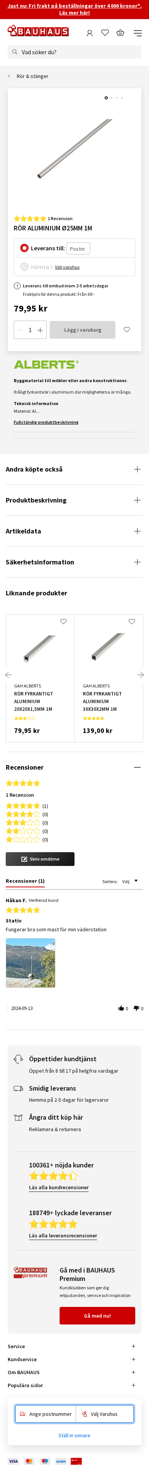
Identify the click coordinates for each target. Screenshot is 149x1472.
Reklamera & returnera (55, 1129)
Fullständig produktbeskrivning (46, 422)
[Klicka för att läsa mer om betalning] (50, 1461)
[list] (74, 965)
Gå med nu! (97, 1315)
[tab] (25, 882)
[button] (40, 859)
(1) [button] (45, 805)
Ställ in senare (74, 1435)
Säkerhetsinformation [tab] (40, 562)
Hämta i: (42, 267)
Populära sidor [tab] (25, 1385)
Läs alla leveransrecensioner (63, 1235)
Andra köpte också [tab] (34, 469)
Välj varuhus (67, 267)
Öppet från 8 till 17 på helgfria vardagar (73, 1070)
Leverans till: (48, 248)
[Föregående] (8, 675)
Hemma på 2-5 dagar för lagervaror (69, 1099)
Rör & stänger (33, 76)
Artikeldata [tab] (23, 531)
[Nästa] (140, 675)
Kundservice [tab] (22, 1359)
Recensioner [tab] (25, 767)
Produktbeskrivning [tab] (36, 500)
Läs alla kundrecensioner (59, 1187)
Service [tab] (16, 1346)
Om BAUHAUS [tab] (24, 1372)
